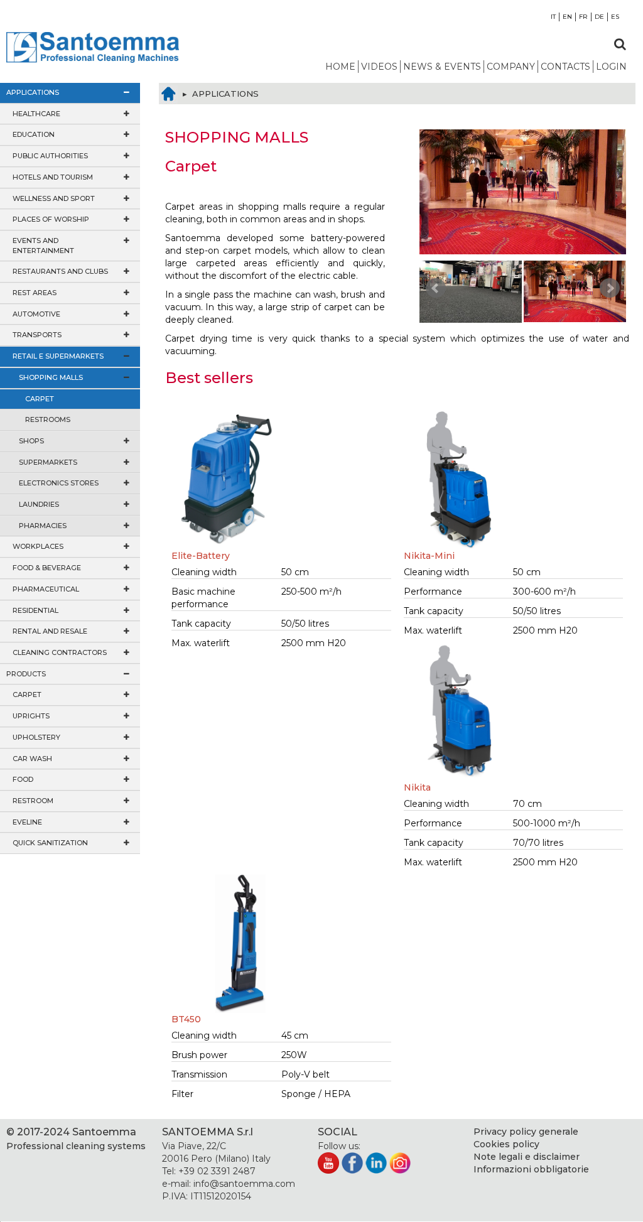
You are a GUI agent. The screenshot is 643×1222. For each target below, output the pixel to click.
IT (553, 17)
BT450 (186, 1019)
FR (583, 17)
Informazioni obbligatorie (531, 1169)
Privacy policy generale (525, 1131)
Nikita (417, 787)
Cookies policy (506, 1144)
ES (615, 17)
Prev (436, 288)
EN (567, 17)
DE (599, 17)
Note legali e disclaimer (526, 1156)
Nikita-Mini (429, 555)
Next (610, 288)
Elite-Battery (200, 555)
